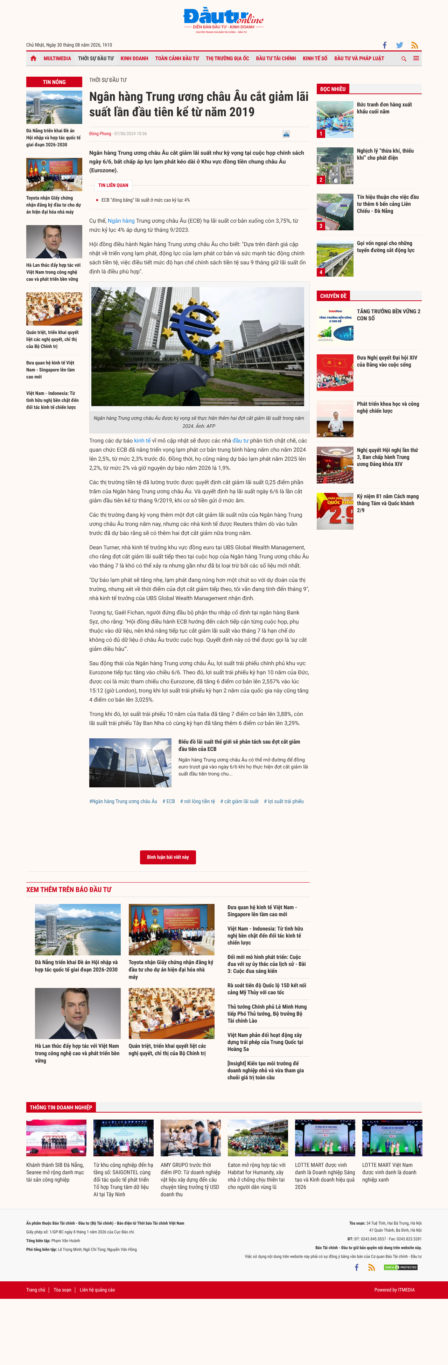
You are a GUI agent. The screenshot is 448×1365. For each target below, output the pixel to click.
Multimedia (57, 58)
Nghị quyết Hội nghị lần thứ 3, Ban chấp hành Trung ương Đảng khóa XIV (387, 457)
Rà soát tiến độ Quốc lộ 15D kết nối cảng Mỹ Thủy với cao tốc (266, 989)
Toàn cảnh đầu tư (177, 58)
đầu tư (240, 440)
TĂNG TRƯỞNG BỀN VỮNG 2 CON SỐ (388, 315)
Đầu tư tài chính (276, 58)
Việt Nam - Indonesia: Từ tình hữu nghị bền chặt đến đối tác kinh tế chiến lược (52, 400)
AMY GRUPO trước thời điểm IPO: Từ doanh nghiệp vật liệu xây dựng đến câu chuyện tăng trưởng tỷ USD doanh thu (190, 1180)
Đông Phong (100, 134)
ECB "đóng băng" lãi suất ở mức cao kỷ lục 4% (146, 200)
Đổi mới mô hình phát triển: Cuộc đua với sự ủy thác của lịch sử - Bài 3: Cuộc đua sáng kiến (266, 964)
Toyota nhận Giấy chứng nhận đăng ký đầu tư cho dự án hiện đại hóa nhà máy (53, 205)
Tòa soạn (62, 1290)
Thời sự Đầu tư (96, 58)
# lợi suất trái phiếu (284, 801)
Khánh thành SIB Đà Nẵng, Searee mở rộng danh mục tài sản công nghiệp (55, 1172)
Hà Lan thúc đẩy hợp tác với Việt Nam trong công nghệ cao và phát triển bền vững (53, 272)
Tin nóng (54, 82)
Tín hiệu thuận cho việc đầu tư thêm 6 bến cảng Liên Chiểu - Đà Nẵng (388, 204)
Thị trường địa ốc (227, 58)
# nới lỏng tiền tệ (197, 801)
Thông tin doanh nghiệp (61, 1107)
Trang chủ (35, 1290)
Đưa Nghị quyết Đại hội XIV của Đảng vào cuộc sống (387, 361)
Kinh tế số (315, 58)
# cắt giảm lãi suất (239, 801)
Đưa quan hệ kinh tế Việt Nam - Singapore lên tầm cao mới (50, 370)
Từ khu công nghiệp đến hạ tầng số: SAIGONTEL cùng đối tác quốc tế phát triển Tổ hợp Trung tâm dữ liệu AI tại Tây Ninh (123, 1180)
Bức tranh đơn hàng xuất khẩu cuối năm (384, 108)
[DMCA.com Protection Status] (400, 1267)
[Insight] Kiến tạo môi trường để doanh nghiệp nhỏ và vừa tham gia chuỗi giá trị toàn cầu (265, 1070)
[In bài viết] (286, 134)
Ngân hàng (121, 220)
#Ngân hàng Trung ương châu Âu (123, 801)
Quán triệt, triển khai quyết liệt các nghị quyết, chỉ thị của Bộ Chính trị (52, 339)
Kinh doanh (134, 58)
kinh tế (142, 440)
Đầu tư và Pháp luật (359, 58)
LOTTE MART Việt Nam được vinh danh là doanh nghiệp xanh (389, 1172)
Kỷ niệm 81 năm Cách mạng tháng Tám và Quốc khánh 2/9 (388, 503)
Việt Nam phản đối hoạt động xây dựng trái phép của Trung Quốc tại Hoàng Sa (265, 1042)
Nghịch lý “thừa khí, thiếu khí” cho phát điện (385, 154)
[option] (56, 1152)
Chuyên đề (333, 296)
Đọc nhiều (333, 89)
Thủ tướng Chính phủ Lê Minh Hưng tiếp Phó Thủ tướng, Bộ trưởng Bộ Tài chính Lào (267, 1013)
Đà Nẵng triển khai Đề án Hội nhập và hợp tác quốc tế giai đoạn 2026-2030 (53, 138)
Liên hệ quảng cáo (97, 1290)
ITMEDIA (406, 1290)
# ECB (168, 801)
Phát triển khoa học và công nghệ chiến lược (388, 407)
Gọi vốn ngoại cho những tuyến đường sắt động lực (386, 246)
